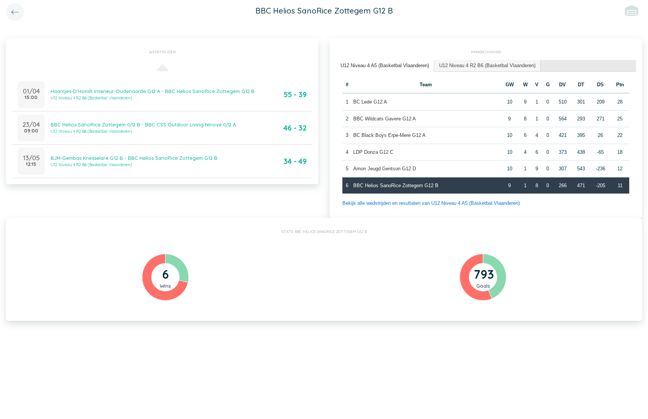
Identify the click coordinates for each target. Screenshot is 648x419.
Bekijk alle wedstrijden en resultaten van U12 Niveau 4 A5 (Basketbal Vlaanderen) (431, 203)
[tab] (385, 66)
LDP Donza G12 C (373, 152)
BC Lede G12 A (370, 102)
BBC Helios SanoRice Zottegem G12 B (395, 185)
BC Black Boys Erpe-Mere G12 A (389, 135)
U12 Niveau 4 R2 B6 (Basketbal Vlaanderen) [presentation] (487, 65)
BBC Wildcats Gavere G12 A (384, 119)
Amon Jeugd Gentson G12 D (384, 168)
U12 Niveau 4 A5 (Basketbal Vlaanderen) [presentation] (384, 65)
